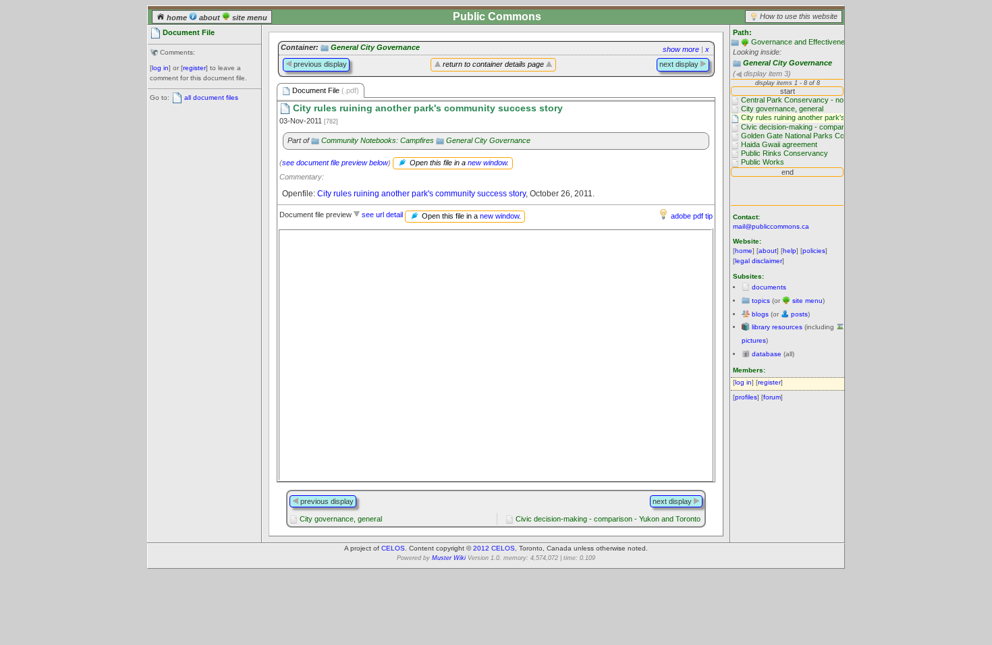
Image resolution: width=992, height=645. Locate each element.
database (766, 354)
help (789, 250)
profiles (746, 397)
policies (813, 250)
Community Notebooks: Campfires (377, 140)
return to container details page (493, 64)
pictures (754, 340)
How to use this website (798, 16)
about (209, 17)
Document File (324, 90)
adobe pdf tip (692, 216)
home (177, 17)
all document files (211, 97)
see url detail (382, 215)
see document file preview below (335, 163)
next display (679, 64)
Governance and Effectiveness (802, 42)
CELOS (393, 548)
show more (681, 49)
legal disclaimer (758, 260)
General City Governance (787, 63)
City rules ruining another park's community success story (421, 193)
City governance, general (341, 519)
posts (799, 314)
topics (761, 300)
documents (769, 287)
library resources (777, 327)
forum (772, 397)
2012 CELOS (494, 548)
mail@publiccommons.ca (771, 226)
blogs (760, 314)
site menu (248, 17)
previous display (319, 64)
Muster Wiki (449, 558)
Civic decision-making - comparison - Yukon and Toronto (608, 519)
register (194, 68)
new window (487, 163)
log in (160, 68)
